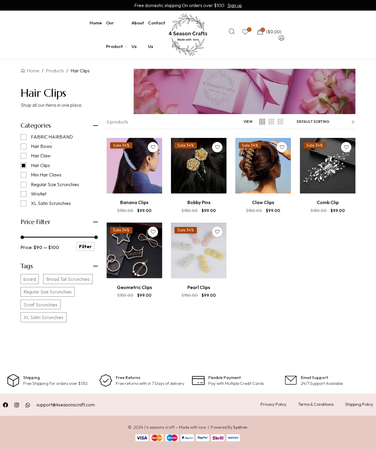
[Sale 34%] (134, 165)
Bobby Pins (198, 202)
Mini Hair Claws (46, 175)
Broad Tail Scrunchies (68, 279)
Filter (85, 246)
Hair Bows (41, 146)
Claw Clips (263, 202)
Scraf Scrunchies (41, 305)
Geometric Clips (134, 287)
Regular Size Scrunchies (55, 184)
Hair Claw (41, 155)
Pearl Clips (198, 287)
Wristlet (38, 194)
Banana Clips (134, 202)
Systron (240, 427)
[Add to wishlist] (153, 147)
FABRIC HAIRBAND (52, 137)
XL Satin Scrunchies (51, 203)
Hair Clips (40, 165)
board (30, 279)
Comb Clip (328, 202)
